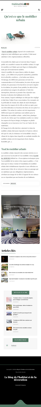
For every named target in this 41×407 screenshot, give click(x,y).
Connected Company (20, 385)
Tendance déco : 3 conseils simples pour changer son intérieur (23, 298)
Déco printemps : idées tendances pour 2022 (22, 306)
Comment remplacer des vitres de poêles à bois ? (22, 256)
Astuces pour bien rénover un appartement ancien (19, 207)
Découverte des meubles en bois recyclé (22, 328)
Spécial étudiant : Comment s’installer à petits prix (23, 278)
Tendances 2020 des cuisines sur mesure (22, 321)
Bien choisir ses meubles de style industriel (21, 272)
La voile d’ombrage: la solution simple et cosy (21, 264)
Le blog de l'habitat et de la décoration (25, 369)
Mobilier (4, 47)
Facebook (13, 345)
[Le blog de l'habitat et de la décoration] (20, 5)
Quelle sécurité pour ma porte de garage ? (22, 313)
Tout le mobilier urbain (9, 52)
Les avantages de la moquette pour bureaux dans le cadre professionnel (21, 232)
